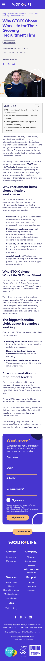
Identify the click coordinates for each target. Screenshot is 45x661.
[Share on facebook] (3, 64)
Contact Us (11, 561)
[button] (3, 4)
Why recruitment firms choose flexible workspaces (22, 111)
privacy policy (24, 627)
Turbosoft (29, 639)
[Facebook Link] (15, 617)
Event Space (11, 598)
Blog (4, 13)
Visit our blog (11, 608)
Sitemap (31, 590)
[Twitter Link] (25, 617)
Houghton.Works (28, 636)
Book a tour (11, 557)
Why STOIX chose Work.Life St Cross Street (21, 117)
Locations (22, 531)
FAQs (31, 582)
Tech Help (31, 586)
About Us (31, 557)
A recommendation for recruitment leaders (21, 128)
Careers (31, 565)
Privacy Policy (20, 507)
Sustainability (31, 561)
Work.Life (10, 167)
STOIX (30, 164)
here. (36, 427)
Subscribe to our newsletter (31, 571)
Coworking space (11, 590)
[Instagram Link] (20, 617)
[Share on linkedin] (13, 64)
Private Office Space (11, 584)
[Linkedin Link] (30, 617)
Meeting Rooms (11, 594)
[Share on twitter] (9, 64)
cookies (15, 625)
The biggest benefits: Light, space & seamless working (21, 123)
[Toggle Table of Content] (37, 106)
